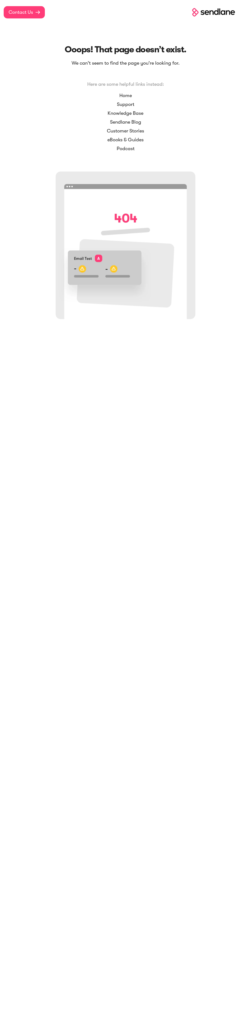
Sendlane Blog (125, 122)
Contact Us (24, 12)
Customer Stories (125, 131)
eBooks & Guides (125, 140)
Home (125, 95)
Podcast (126, 148)
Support (125, 104)
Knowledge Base (125, 113)
